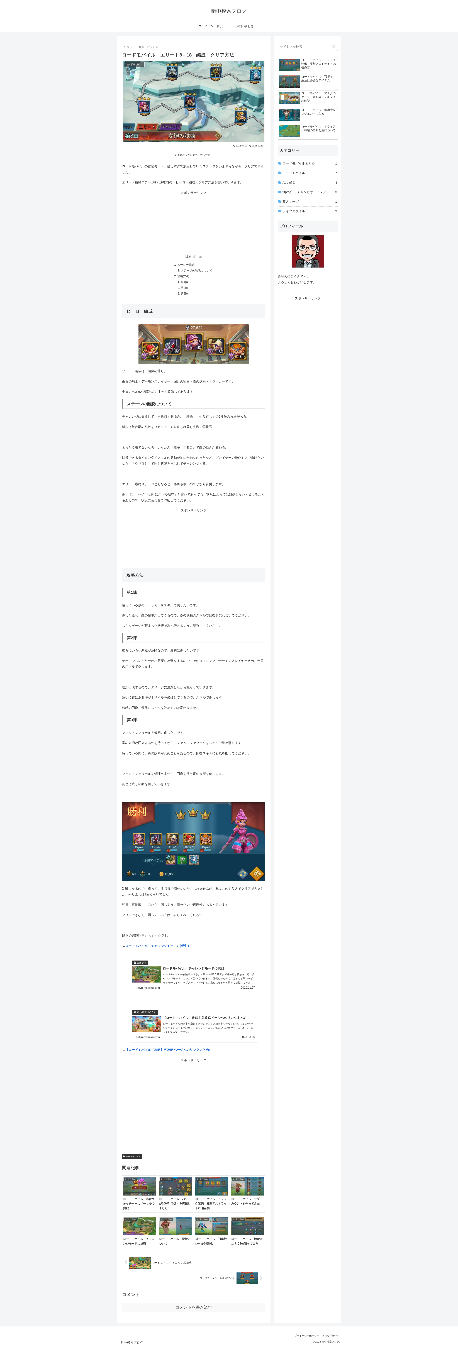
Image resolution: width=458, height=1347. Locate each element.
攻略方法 (183, 276)
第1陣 (184, 282)
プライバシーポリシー (306, 1335)
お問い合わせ (330, 1335)
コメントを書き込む (193, 1307)
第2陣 (184, 287)
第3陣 (184, 293)
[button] (334, 47)
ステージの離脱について (196, 270)
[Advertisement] (193, 221)
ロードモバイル (133, 1156)
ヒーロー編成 (185, 264)
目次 (188, 256)
